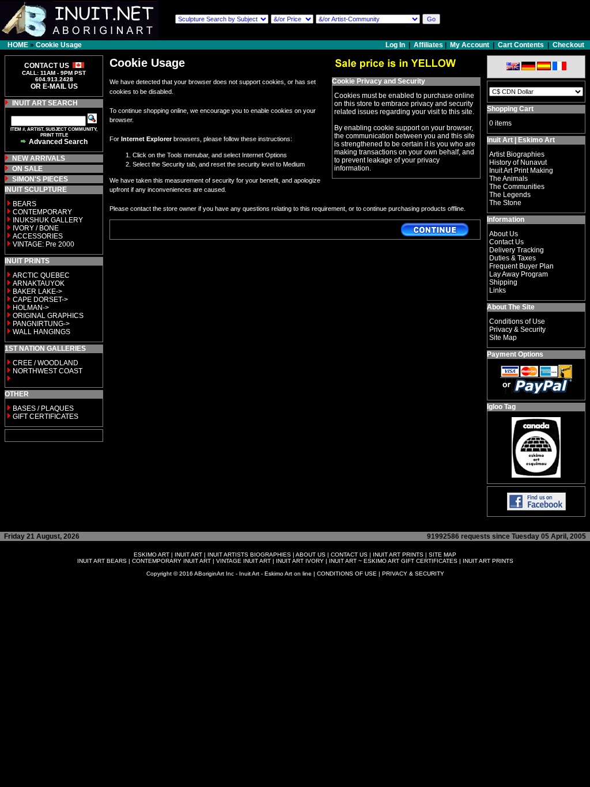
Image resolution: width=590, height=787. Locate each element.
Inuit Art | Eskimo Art (521, 140)
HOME (17, 45)
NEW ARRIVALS (38, 158)
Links (497, 290)
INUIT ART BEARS (102, 561)
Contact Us (506, 242)
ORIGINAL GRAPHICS (48, 316)
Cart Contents (521, 45)
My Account (469, 45)
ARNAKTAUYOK (39, 283)
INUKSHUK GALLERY (48, 220)
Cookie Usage (59, 45)
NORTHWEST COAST (46, 371)
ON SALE (27, 169)
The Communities (516, 187)
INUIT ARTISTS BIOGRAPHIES (249, 554)
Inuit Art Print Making (521, 171)
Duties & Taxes (512, 258)
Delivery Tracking (516, 250)
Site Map (503, 338)
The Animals (508, 179)
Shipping (503, 282)
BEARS (24, 204)
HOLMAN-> (31, 308)
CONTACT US (349, 554)
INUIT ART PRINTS (398, 554)
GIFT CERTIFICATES (45, 417)
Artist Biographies (516, 154)
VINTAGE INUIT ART (243, 561)
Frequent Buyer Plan (521, 266)
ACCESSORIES (38, 236)
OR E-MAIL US (54, 86)
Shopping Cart (510, 109)
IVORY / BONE (36, 228)
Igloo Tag (501, 407)
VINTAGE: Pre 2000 (43, 244)
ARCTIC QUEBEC (41, 275)
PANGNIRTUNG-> (41, 324)
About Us (503, 234)
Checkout (568, 45)
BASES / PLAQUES (43, 408)
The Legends (510, 195)
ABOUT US (311, 554)
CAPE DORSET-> (40, 300)
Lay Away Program (518, 274)
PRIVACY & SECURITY (413, 573)
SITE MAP (442, 554)
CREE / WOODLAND (44, 363)
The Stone (505, 203)
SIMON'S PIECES (40, 179)
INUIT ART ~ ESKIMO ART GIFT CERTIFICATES (393, 561)
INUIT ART (188, 554)
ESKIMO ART (151, 554)
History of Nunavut (518, 162)
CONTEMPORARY (42, 212)
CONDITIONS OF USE (347, 573)
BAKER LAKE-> (37, 291)
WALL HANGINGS (41, 332)
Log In (396, 45)
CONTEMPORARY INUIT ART (171, 561)
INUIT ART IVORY (300, 561)
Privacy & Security (517, 330)
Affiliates (428, 45)
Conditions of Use (517, 321)
